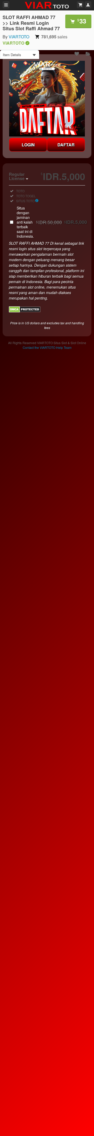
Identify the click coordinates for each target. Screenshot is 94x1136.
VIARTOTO (19, 37)
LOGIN (28, 145)
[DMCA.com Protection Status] (24, 311)
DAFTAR (66, 145)
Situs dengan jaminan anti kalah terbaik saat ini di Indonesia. (52, 222)
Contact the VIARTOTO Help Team (47, 347)
